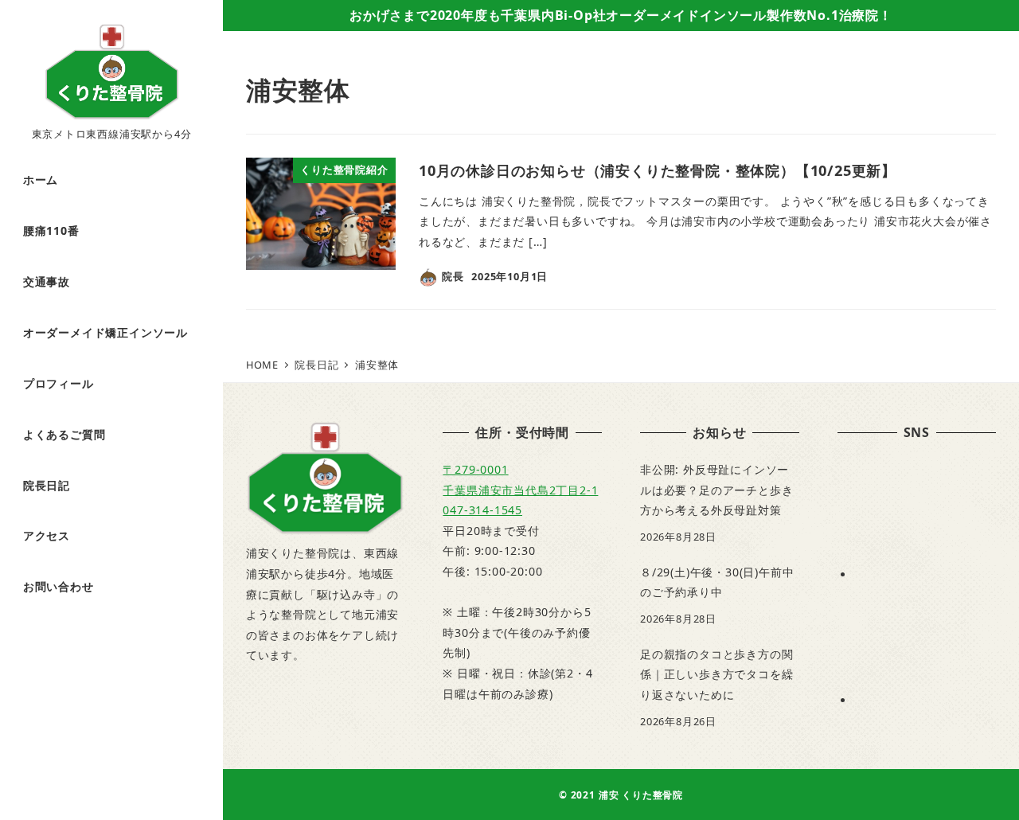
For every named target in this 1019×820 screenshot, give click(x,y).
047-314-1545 (482, 509)
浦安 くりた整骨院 (641, 795)
